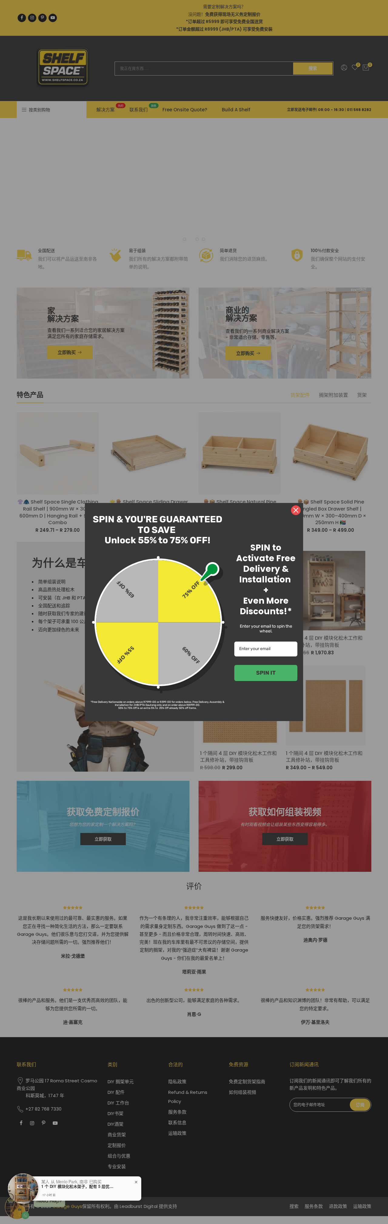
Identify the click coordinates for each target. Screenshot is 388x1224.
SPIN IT (266, 672)
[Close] (296, 510)
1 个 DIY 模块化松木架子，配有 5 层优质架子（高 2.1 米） (79, 1186)
